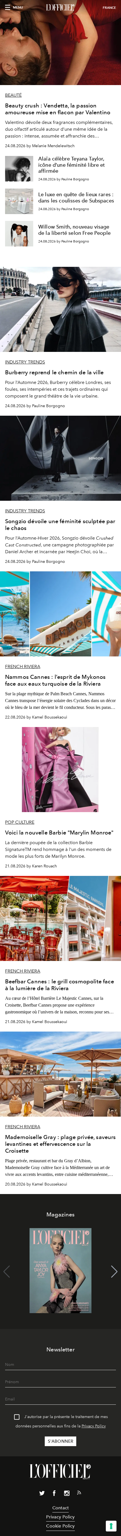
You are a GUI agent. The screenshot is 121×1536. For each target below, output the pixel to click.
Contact (60, 1507)
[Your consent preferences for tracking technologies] (111, 1526)
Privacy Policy (94, 1426)
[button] (114, 1271)
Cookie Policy (60, 1526)
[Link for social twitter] (42, 1494)
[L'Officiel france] (60, 7)
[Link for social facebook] (54, 1494)
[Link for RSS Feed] (79, 1494)
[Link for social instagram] (67, 1494)
